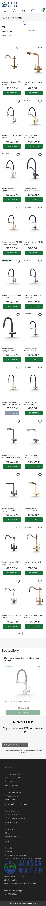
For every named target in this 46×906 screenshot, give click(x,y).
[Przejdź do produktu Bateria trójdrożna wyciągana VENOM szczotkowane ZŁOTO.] (34, 489)
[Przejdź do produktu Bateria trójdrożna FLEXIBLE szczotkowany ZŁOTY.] (12, 222)
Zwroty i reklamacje (13, 774)
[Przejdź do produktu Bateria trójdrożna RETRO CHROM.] (12, 595)
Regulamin (9, 781)
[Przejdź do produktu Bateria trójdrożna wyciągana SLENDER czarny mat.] (12, 329)
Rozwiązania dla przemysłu (16, 855)
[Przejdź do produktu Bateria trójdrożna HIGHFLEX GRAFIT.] (34, 382)
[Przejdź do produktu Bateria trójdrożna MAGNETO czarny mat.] (34, 169)
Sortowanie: (6, 36)
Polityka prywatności (13, 836)
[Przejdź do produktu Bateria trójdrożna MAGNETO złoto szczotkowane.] (34, 115)
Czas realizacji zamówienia (16, 818)
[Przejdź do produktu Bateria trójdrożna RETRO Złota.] (34, 542)
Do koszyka (12, 93)
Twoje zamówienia (13, 792)
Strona (20, 633)
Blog (7, 833)
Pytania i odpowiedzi (13, 777)
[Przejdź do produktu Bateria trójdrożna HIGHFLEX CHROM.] (34, 329)
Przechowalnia (11, 799)
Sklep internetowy (22, 903)
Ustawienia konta (12, 796)
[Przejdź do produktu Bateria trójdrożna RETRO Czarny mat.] (12, 542)
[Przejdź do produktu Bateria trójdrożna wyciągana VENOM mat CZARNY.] (12, 489)
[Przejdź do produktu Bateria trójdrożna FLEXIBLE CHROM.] (34, 222)
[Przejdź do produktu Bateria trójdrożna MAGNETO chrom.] (12, 169)
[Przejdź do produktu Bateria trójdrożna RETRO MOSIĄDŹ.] (34, 595)
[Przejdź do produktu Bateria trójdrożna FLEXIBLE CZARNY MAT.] (34, 275)
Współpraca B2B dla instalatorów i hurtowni (23, 858)
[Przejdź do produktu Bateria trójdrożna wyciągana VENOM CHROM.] (34, 436)
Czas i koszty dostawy (14, 814)
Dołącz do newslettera (14, 745)
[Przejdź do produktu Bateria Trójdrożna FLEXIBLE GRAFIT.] (12, 115)
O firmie (8, 851)
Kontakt (8, 848)
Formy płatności (12, 811)
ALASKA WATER (12, 18)
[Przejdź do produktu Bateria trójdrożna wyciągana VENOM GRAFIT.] (12, 436)
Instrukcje (9, 829)
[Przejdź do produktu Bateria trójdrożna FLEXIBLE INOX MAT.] (12, 275)
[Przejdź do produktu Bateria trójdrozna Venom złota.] (34, 62)
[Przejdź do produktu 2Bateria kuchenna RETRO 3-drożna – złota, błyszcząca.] (12, 62)
